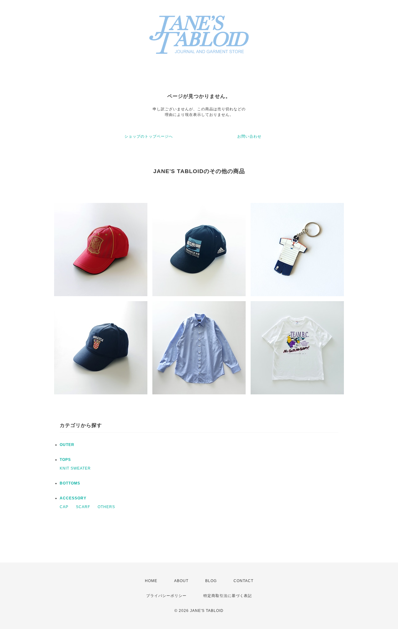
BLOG (211, 581)
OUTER (67, 445)
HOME (151, 581)
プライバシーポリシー (166, 596)
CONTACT (243, 581)
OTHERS (106, 507)
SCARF (83, 507)
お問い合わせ (249, 136)
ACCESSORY (73, 498)
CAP (64, 507)
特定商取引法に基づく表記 (227, 596)
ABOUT (181, 581)
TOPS (65, 459)
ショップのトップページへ (148, 136)
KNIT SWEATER (75, 468)
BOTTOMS (70, 483)
